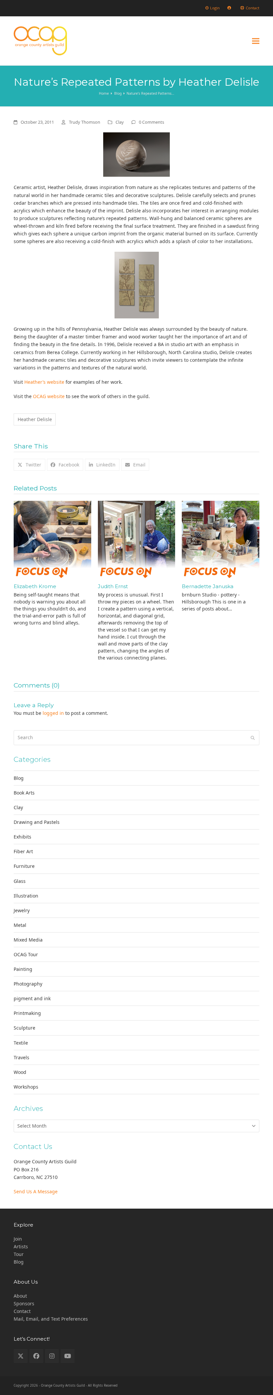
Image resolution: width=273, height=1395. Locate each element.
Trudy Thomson (84, 122)
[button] (255, 41)
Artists (21, 1246)
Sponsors (24, 1303)
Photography (28, 984)
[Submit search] (253, 737)
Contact (22, 1311)
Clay (120, 122)
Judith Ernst (113, 586)
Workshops (26, 1087)
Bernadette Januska (207, 586)
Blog (19, 778)
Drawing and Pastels (37, 822)
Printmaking (27, 1013)
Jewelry (22, 910)
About (20, 1296)
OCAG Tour (26, 954)
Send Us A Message (36, 1191)
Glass (20, 881)
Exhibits (22, 837)
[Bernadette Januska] (220, 539)
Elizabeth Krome (35, 586)
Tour (19, 1254)
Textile (21, 1043)
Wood (20, 1072)
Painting (23, 969)
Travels (21, 1057)
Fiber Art (23, 851)
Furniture (24, 866)
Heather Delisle (35, 419)
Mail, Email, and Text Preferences (51, 1319)
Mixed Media (28, 940)
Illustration (26, 896)
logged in (53, 713)
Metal (20, 925)
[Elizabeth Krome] (52, 539)
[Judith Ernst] (136, 539)
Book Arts (24, 793)
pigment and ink (32, 998)
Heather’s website (44, 382)
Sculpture (24, 1028)
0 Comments (151, 122)
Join (18, 1239)
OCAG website (49, 396)
